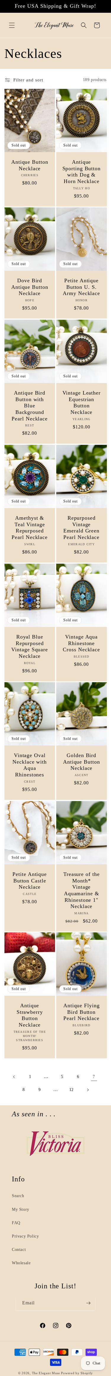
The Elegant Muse (46, 1373)
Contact (19, 1249)
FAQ (16, 1223)
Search (18, 1196)
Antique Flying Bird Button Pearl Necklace (81, 1012)
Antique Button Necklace (29, 165)
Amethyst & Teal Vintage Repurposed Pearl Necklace (30, 527)
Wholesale (21, 1263)
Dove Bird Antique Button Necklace (29, 287)
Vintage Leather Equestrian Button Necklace (81, 402)
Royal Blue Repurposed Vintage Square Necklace (29, 646)
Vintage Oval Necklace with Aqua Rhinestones (29, 765)
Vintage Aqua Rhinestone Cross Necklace (81, 643)
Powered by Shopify (77, 1373)
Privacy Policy (25, 1236)
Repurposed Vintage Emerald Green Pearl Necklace (81, 527)
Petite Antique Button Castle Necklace (29, 880)
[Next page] (87, 1089)
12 (71, 1089)
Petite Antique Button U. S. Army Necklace (81, 287)
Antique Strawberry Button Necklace (30, 1015)
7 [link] (94, 1076)
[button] (11, 25)
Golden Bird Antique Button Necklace (81, 761)
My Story (20, 1209)
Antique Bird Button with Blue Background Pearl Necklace (30, 405)
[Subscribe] (88, 1303)
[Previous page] (14, 1076)
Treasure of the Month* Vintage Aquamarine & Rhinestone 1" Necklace (81, 890)
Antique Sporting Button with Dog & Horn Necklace (81, 171)
